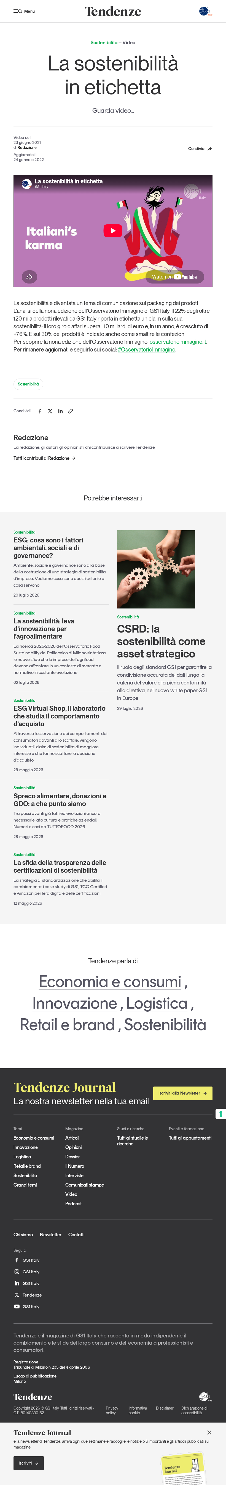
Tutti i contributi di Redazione (41, 458)
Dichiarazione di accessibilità (194, 1410)
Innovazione (75, 1003)
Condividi (196, 148)
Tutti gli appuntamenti (190, 1138)
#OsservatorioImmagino (146, 349)
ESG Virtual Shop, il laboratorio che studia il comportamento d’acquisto (60, 716)
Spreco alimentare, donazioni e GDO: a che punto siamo (60, 800)
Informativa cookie (138, 1410)
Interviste (74, 1175)
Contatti (76, 1234)
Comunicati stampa (84, 1185)
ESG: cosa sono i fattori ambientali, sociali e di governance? (48, 547)
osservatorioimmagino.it (178, 342)
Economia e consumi (110, 981)
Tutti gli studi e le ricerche (132, 1140)
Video (71, 1194)
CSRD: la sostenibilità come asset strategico (161, 641)
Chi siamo (23, 1234)
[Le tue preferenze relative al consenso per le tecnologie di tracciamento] (221, 1114)
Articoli (72, 1138)
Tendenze (32, 1295)
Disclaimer (165, 1408)
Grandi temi (25, 1185)
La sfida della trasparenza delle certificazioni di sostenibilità (60, 866)
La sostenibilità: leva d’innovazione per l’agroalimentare (44, 628)
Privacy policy (112, 1410)
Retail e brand (67, 1024)
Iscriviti (25, 1463)
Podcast (73, 1203)
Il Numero (74, 1166)
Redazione (27, 147)
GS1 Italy (31, 1260)
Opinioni (73, 1147)
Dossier (72, 1156)
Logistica (157, 1003)
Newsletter (50, 1234)
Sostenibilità (28, 384)
